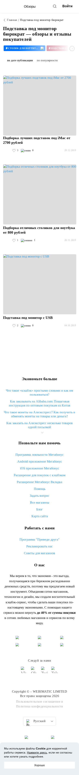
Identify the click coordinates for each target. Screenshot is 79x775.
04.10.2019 (70, 325)
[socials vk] (24, 672)
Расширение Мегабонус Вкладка (39, 482)
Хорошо (39, 765)
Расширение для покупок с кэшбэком (39, 475)
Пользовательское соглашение (38, 701)
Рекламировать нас (39, 546)
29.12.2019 (70, 150)
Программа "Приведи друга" (39, 539)
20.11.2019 (70, 240)
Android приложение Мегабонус (39, 461)
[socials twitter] (45, 672)
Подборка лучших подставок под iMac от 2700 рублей (36, 140)
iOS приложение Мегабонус (39, 468)
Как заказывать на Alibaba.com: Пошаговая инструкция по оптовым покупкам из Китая (39, 403)
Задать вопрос (39, 495)
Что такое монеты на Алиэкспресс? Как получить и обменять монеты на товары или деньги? (39, 414)
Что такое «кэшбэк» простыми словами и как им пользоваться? (39, 392)
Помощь (39, 489)
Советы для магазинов (39, 553)
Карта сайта (39, 516)
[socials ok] (34, 672)
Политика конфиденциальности (39, 706)
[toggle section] (42, 433)
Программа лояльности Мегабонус (39, 454)
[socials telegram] (55, 672)
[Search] (54, 6)
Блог (39, 509)
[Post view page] (39, 105)
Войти (67, 6)
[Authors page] (7, 150)
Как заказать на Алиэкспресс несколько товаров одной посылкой (39, 425)
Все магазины (39, 502)
